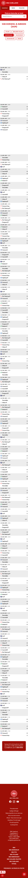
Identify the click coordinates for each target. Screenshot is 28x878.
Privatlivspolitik (14, 822)
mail (8, 747)
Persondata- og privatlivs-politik (14, 868)
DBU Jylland (14, 854)
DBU (14, 847)
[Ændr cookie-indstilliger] (2, 875)
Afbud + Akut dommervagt (14, 818)
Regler (19, 38)
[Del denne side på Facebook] (1, 872)
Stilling (7, 31)
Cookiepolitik (14, 824)
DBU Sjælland (14, 861)
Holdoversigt (19, 35)
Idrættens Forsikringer (14, 820)
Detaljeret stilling (18, 31)
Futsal (14, 863)
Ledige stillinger (14, 811)
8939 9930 (19, 747)
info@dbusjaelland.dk (14, 840)
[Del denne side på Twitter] (4, 872)
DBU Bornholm (14, 850)
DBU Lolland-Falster (14, 859)
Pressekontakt (14, 808)
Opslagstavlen (10, 38)
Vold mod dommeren (14, 815)
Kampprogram (8, 35)
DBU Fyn (14, 852)
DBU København (14, 857)
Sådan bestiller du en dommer (14, 813)
